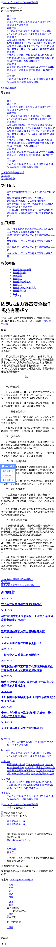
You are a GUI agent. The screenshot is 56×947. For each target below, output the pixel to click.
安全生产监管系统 (19, 25)
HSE (15, 293)
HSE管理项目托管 (21, 49)
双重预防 (50, 67)
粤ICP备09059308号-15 (18, 840)
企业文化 (31, 79)
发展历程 (21, 79)
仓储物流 (34, 31)
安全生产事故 (19, 290)
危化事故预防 (44, 34)
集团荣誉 (40, 79)
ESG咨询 (49, 49)
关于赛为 (11, 76)
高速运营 (22, 34)
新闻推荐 (8, 592)
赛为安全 (11, 852)
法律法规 (40, 70)
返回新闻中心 (8, 178)
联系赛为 (24, 82)
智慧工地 (30, 70)
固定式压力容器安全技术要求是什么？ (20, 585)
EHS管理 (17, 275)
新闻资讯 (11, 64)
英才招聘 (33, 82)
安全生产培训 (19, 272)
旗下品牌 (12, 849)
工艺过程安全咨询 (35, 40)
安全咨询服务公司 (22, 269)
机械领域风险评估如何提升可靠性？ (25, 198)
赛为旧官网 (10, 87)
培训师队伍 (34, 61)
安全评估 (17, 278)
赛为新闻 (11, 67)
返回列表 (5, 175)
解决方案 (11, 28)
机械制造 (25, 31)
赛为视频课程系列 (40, 55)
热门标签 (11, 843)
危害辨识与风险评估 (24, 46)
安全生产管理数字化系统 (19, 22)
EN (2, 87)
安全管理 (21, 67)
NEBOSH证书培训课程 (18, 55)
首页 (9, 16)
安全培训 (11, 52)
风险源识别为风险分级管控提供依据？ (26, 201)
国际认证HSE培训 (30, 58)
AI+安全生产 (13, 31)
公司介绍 (11, 79)
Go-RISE (40, 67)
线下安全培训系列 (19, 61)
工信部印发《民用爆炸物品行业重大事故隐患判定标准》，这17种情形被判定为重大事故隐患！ (30, 213)
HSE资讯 (17, 296)
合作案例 (14, 82)
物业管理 (32, 34)
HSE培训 (21, 70)
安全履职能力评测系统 (24, 287)
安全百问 (31, 67)
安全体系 (11, 70)
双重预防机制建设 (16, 40)
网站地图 (11, 846)
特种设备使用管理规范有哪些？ (17, 579)
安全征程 (17, 284)
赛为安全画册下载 (16, 821)
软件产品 (11, 19)
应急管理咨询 (38, 49)
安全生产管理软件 (22, 281)
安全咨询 (11, 37)
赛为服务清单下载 (16, 824)
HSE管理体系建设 (34, 43)
